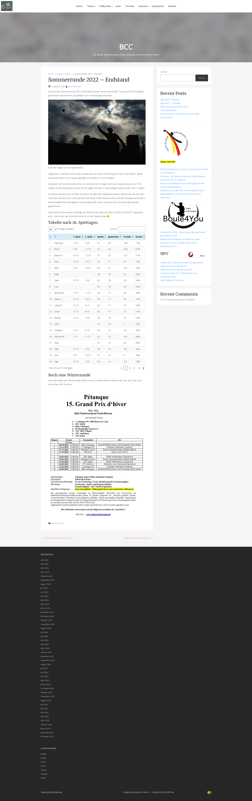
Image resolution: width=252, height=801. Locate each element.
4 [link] (139, 368)
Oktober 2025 (46, 576)
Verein (79, 6)
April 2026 (45, 568)
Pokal (43, 762)
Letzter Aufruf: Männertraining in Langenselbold (181, 262)
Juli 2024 (44, 632)
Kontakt (172, 6)
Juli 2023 (44, 668)
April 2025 (45, 600)
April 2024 (45, 644)
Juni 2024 (44, 636)
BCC (126, 47)
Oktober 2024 (46, 620)
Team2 (43, 770)
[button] (50, 236)
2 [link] (130, 368)
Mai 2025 (44, 596)
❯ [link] (143, 368)
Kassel (60, 74)
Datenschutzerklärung (51, 792)
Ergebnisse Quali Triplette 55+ (173, 266)
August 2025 (46, 584)
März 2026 (45, 572)
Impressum (158, 6)
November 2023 (47, 656)
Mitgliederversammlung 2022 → (138, 538)
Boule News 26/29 (168, 235)
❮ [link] (121, 368)
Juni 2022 (44, 708)
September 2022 (47, 696)
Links (118, 6)
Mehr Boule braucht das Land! (173, 106)
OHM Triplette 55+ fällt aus (172, 280)
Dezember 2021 (47, 732)
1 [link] (125, 368)
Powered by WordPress (163, 792)
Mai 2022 (44, 712)
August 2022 (46, 700)
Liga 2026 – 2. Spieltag (170, 103)
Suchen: (113, 228)
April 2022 (45, 716)
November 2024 (47, 616)
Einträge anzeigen (65, 228)
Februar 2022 (46, 724)
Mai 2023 (44, 676)
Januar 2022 (46, 728)
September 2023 (47, 660)
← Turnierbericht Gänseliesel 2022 (57, 538)
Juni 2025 (44, 592)
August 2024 (46, 628)
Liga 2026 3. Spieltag (169, 99)
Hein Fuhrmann (74, 86)
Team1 (43, 766)
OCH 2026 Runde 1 (169, 110)
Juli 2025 (44, 588)
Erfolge (43, 754)
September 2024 (47, 624)
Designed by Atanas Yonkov (136, 792)
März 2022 (45, 720)
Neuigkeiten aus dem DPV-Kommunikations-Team (182, 190)
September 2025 (47, 580)
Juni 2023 (44, 672)
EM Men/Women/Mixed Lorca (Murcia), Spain (180, 239)
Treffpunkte (105, 6)
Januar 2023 (46, 684)
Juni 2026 (44, 560)
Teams (90, 6)
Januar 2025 (46, 608)
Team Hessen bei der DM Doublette (176, 269)
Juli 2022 (44, 704)
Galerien (142, 6)
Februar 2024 (46, 652)
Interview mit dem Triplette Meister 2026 (178, 242)
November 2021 (47, 736)
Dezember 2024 (47, 612)
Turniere (44, 774)
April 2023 (45, 680)
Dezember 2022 (47, 688)
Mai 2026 (44, 564)
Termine (129, 6)
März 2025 (45, 604)
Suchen (163, 71)
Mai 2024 (44, 640)
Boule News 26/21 (168, 246)
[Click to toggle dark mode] (210, 792)
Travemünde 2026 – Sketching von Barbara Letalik (182, 232)
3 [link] (134, 368)
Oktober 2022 (46, 692)
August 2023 (46, 664)
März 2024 (45, 648)
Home (51, 74)
